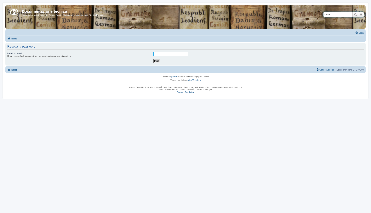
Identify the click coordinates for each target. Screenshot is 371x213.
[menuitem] (359, 33)
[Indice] (14, 11)
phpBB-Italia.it (194, 80)
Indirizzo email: (15, 53)
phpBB (174, 77)
